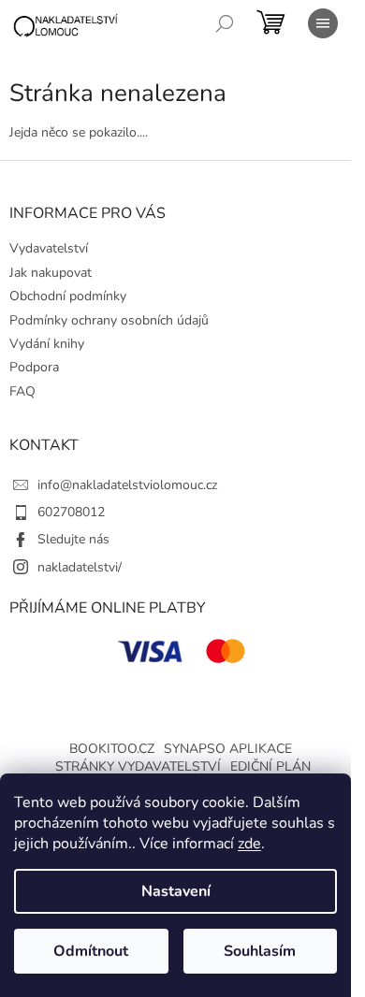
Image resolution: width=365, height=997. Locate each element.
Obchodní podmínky (67, 296)
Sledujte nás (73, 539)
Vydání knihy (46, 344)
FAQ (22, 391)
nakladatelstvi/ (79, 567)
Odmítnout (90, 951)
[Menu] (323, 23)
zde (249, 843)
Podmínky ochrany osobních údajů (109, 320)
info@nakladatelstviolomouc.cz (127, 485)
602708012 (71, 512)
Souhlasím (260, 951)
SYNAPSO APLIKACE (228, 749)
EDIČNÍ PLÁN (270, 766)
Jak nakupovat (50, 273)
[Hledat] (224, 23)
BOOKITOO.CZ (111, 749)
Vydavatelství (48, 248)
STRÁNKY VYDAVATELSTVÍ (138, 766)
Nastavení (176, 891)
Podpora (34, 367)
